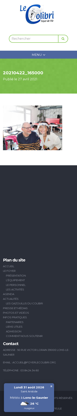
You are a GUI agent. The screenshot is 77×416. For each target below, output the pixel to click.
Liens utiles (14, 326)
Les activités (15, 289)
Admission (13, 331)
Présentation (16, 275)
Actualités (11, 298)
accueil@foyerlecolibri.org (34, 362)
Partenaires (14, 322)
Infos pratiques (15, 317)
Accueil (8, 266)
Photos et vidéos (16, 312)
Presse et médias (15, 308)
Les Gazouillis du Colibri (24, 303)
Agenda (8, 294)
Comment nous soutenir (24, 336)
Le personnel (16, 284)
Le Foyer (9, 270)
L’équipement (15, 280)
